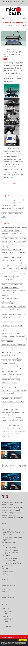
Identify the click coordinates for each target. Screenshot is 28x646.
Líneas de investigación (10, 547)
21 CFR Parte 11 (10, 230)
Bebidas (19, 257)
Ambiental (4, 246)
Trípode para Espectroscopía (12, 562)
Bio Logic (14, 200)
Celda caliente (17, 263)
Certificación (11, 265)
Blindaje (19, 260)
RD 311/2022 (5, 415)
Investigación (7, 545)
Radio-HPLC (18, 404)
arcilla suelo (5, 252)
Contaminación (14, 271)
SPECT (14, 425)
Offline (3, 390)
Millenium (12, 374)
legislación (18, 366)
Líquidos (4, 368)
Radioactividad (5, 406)
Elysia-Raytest (5, 203)
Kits (9, 360)
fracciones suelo (6, 349)
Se (11, 417)
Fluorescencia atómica (20, 339)
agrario (7, 236)
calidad (3, 263)
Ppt (11, 398)
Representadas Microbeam (8, 542)
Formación (18, 203)
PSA (3, 211)
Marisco (10, 368)
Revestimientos (20, 415)
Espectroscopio (5, 325)
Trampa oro (14, 431)
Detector (4, 284)
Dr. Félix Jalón (9, 309)
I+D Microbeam (5, 544)
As (16, 252)
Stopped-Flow (7, 539)
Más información (4, 644)
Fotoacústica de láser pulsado (9, 344)
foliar (3, 341)
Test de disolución (6, 428)
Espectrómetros (18, 320)
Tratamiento (22, 431)
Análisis (10, 183)
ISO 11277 (4, 360)
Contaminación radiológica (8, 274)
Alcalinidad (22, 238)
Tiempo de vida (5, 431)
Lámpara (11, 363)
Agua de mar (5, 238)
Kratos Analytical (6, 205)
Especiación (17, 317)
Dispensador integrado (7, 301)
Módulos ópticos (6, 377)
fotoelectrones (21, 344)
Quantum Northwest (11, 211)
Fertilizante (4, 336)
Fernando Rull (18, 333)
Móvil (17, 379)
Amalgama (12, 244)
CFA (17, 265)
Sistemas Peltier (9, 565)
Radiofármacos (14, 406)
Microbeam (14, 205)
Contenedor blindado (7, 276)
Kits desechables (17, 360)
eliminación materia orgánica (9, 314)
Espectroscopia (17, 322)
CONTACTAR (12, 1)
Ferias (12, 203)
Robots (3, 417)
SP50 (5, 185)
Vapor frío (14, 434)
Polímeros (15, 396)
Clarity (3, 268)
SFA (16, 420)
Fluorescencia (9, 339)
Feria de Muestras (6, 330)
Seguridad (4, 420)
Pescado (23, 390)
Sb (8, 417)
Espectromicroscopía (7, 322)
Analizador (23, 246)
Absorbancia (5, 233)
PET (3, 393)
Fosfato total (18, 183)
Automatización (5, 200)
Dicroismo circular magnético (8, 293)
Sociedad (4, 213)
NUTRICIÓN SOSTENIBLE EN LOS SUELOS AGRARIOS (14, 227)
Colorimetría (23, 268)
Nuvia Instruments (18, 208)
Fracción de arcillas (14, 347)
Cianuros (22, 265)
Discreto (20, 293)
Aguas (11, 238)
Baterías (13, 257)
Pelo (18, 390)
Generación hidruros (18, 352)
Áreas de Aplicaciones (10, 549)
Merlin (16, 371)
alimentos (4, 241)
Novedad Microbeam (7, 208)
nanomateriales (16, 385)
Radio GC (11, 404)
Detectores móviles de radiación (9, 290)
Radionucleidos (14, 409)
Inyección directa (20, 358)
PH (15, 393)
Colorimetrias (5, 271)
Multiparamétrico (6, 385)
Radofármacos (15, 412)
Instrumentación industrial (8, 358)
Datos (10, 282)
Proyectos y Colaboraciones (12, 550)
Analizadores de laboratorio (10, 531)
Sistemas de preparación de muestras (13, 537)
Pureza (22, 401)
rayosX (22, 412)
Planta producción (6, 396)
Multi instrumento (6, 382)
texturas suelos (16, 428)
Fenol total (17, 328)
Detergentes (22, 290)
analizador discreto (6, 249)
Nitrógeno (10, 387)
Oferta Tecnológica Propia (11, 552)
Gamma (14, 349)
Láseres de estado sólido (8, 366)
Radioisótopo (5, 409)
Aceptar (22, 640)
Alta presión (5, 244)
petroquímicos (9, 393)
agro (13, 236)
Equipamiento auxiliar (7, 317)
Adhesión (20, 233)
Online (8, 390)
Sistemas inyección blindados (9, 423)
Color (16, 268)
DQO (14, 183)
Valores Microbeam (8, 571)
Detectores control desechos (15, 284)
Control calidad (5, 279)
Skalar (19, 211)
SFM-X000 (21, 420)
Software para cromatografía (11, 540)
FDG (12, 328)
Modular (19, 374)
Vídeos (3, 436)
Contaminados (20, 274)
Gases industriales (6, 352)
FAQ (5, 573)
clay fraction (10, 268)
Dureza (16, 309)
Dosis (19, 306)
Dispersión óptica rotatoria (8, 303)
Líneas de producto (6, 529)
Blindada (13, 260)
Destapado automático (19, 282)
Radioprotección (6, 412)
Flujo (3, 339)
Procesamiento (18, 398)
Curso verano (20, 279)
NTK (15, 387)
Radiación (4, 404)
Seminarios (8, 553)
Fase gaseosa (5, 328)
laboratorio (4, 363)
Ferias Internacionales (7, 333)
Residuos (12, 415)
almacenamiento (13, 241)
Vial (20, 434)
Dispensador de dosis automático (10, 298)
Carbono (10, 263)
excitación (13, 325)
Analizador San (17, 249)
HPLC (13, 355)
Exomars (20, 325)
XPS (8, 436)
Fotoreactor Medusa (10, 557)
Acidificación (13, 233)
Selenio (11, 420)
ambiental (19, 244)
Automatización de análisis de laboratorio (14, 532)
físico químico (20, 336)
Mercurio (4, 371)
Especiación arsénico (7, 320)
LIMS (24, 366)
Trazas (3, 434)
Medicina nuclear (18, 368)
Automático (22, 252)
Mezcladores (5, 374)
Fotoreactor (4, 347)
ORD (14, 390)
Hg (9, 355)
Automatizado (15, 255)
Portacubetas (5, 398)
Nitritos (3, 387)
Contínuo (16, 276)
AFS (3, 236)
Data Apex (20, 200)
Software (11, 213)
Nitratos (24, 385)
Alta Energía (22, 241)
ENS (25, 314)
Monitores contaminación (8, 379)
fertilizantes (12, 336)
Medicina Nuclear (8, 534)
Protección (4, 401)
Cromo (12, 279)
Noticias (4, 566)
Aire (16, 238)
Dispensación (5, 295)
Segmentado (18, 417)
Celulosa (4, 265)
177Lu (3, 230)
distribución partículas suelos (9, 306)
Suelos (20, 425)
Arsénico (12, 252)
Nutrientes (21, 387)
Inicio (6, 1)
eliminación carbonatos (7, 311)
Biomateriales (5, 260)
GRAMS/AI (4, 355)
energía (19, 314)
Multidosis (14, 382)
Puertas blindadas (13, 401)
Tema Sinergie (18, 213)
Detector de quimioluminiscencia (13, 563)
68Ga (17, 230)
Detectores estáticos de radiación (10, 287)
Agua (17, 236)
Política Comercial (8, 570)
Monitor (14, 377)
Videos (3, 216)
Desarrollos (7, 555)
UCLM (8, 434)
